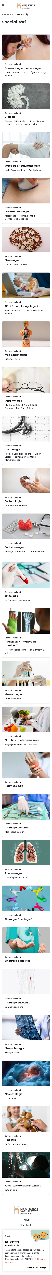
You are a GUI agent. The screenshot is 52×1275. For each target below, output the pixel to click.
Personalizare (32, 1268)
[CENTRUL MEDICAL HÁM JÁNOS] (26, 5)
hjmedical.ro (8, 14)
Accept (43, 1268)
